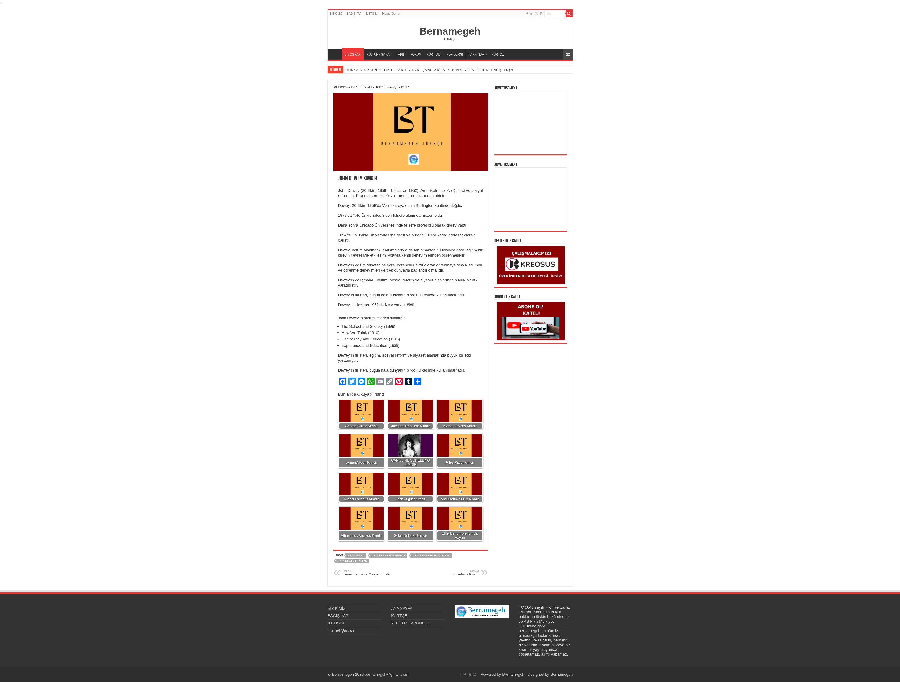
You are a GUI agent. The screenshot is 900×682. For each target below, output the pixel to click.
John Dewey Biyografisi (388, 555)
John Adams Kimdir (464, 573)
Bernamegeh (450, 31)
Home (343, 87)
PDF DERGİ (454, 54)
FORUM (415, 54)
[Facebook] (527, 14)
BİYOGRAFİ (353, 54)
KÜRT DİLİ (434, 54)
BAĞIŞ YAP (354, 13)
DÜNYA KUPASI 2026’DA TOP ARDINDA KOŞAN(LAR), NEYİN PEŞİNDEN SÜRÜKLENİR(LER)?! (429, 70)
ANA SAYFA (336, 54)
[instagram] (541, 14)
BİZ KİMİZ (336, 13)
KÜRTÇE (497, 54)
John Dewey (355, 555)
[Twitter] (531, 14)
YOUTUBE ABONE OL (411, 623)
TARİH (400, 54)
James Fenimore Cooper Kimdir (366, 573)
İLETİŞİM (372, 13)
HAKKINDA (476, 54)
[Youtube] (536, 14)
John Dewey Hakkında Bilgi (431, 555)
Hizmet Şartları (391, 13)
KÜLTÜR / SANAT (379, 54)
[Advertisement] (530, 122)
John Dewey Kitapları (352, 560)
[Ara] (569, 13)
